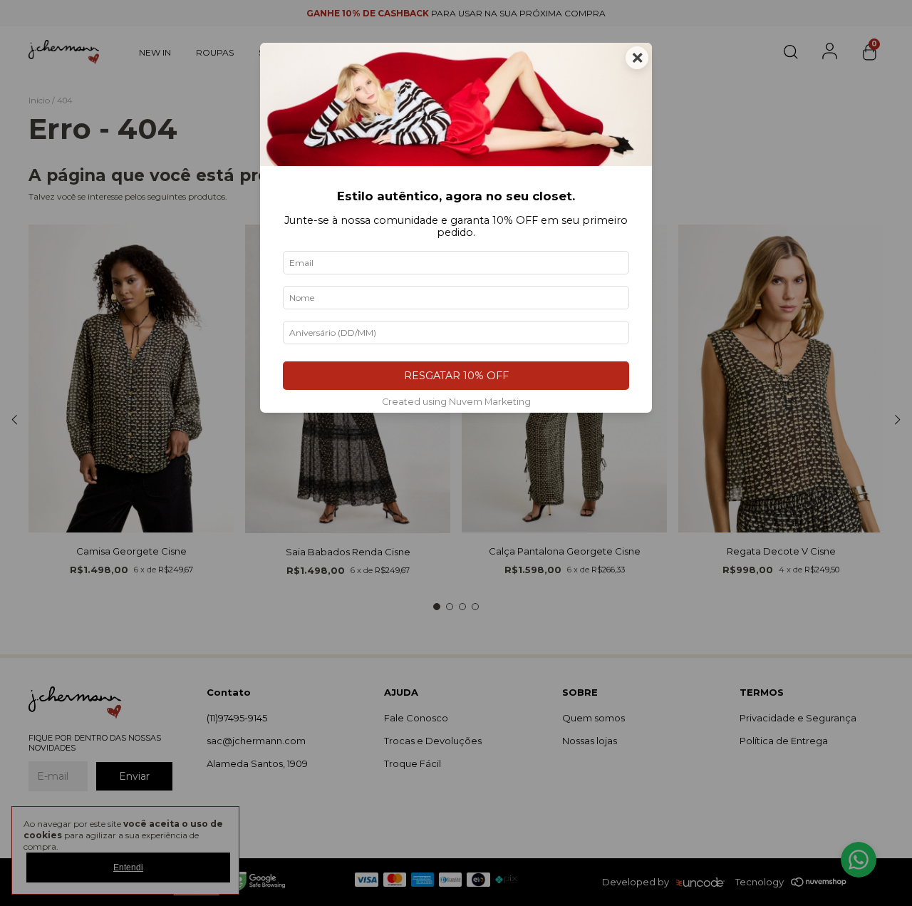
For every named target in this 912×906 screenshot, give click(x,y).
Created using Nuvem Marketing (456, 401)
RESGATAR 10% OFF (456, 375)
